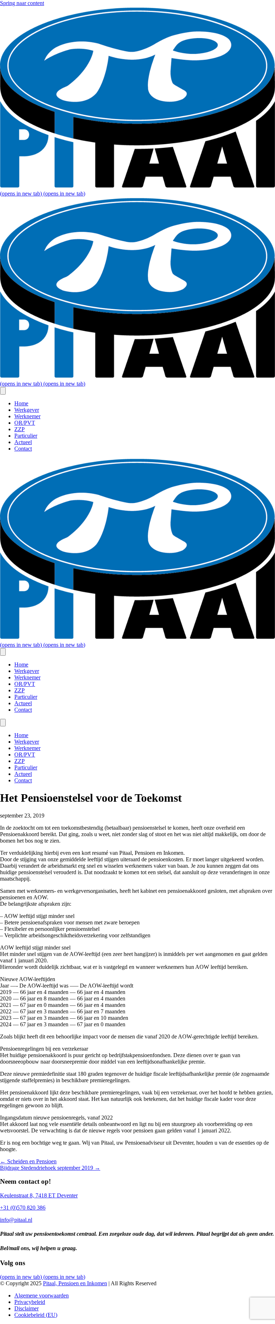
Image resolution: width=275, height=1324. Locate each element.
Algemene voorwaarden (41, 1295)
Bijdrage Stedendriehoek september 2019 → (50, 1168)
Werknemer (27, 416)
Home (21, 403)
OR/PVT (24, 423)
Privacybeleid (29, 1302)
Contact (23, 449)
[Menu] (3, 391)
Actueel (23, 442)
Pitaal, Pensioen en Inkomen (75, 1283)
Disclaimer (26, 1308)
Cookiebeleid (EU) (35, 1315)
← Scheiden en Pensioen (28, 1161)
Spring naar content (22, 3)
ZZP (19, 429)
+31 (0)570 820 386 (22, 1208)
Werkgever (26, 410)
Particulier (25, 436)
